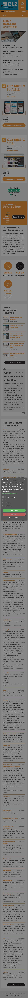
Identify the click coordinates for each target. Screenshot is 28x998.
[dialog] (14, 499)
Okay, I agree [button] (14, 510)
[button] (14, 493)
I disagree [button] (14, 514)
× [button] (24, 479)
